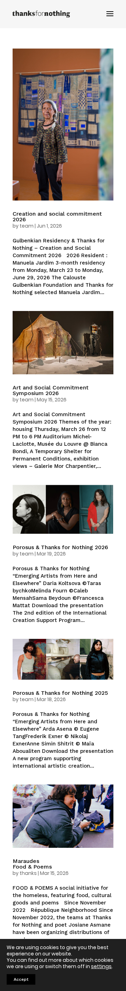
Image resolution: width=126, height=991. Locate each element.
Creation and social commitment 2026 (57, 216)
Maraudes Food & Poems (32, 864)
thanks (28, 873)
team (27, 225)
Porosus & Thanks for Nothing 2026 (60, 547)
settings (101, 966)
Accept (21, 979)
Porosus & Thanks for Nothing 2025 (60, 693)
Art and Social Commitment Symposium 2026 (51, 390)
